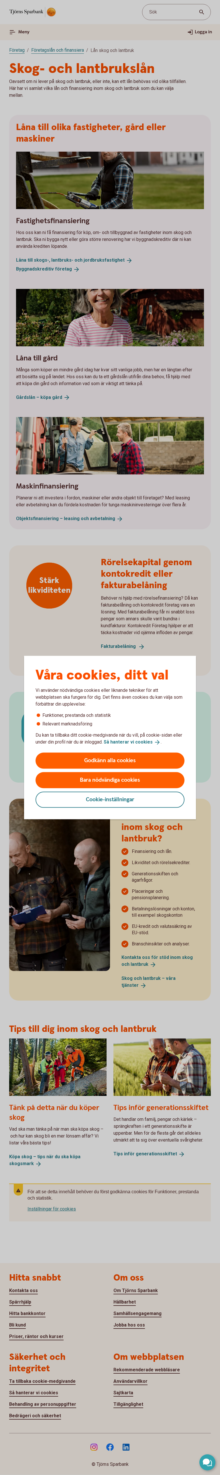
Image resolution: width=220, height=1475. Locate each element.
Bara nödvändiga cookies (110, 779)
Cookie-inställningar (110, 799)
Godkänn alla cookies (110, 760)
